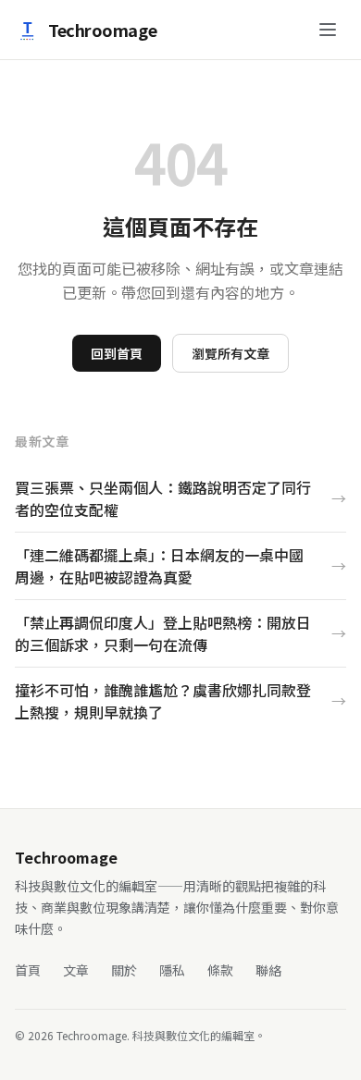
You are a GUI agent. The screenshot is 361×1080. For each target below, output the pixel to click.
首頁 (28, 970)
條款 (220, 970)
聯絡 (268, 970)
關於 (124, 970)
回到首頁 (117, 353)
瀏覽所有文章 (230, 353)
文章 (76, 970)
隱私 (172, 970)
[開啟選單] (327, 29)
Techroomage (102, 30)
